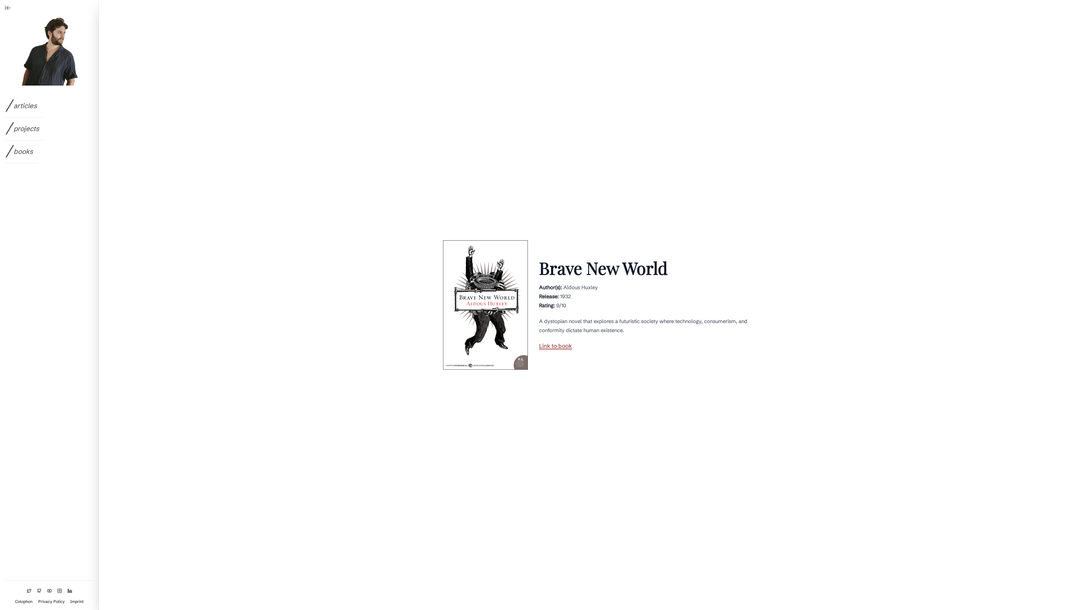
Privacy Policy (51, 601)
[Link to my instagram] (59, 591)
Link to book (555, 345)
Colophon (23, 601)
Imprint (77, 601)
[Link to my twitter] (29, 591)
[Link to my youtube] (49, 591)
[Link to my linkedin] (70, 591)
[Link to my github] (39, 591)
